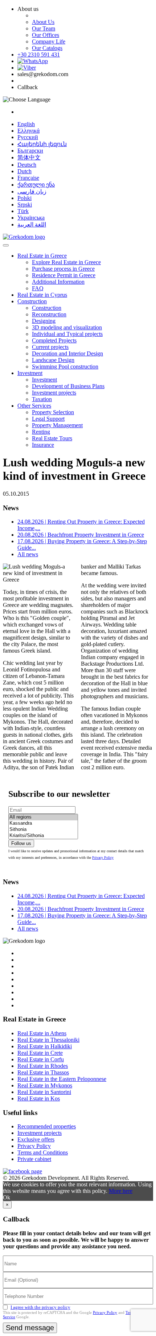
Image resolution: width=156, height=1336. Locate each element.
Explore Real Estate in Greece (66, 262)
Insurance (43, 445)
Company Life (48, 41)
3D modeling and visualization (67, 327)
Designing (44, 321)
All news (27, 554)
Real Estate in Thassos (43, 1072)
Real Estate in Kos (38, 1098)
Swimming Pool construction (65, 366)
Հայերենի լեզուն (42, 144)
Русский (27, 137)
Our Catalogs (47, 48)
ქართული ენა (36, 185)
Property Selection (53, 412)
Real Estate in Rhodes (42, 1066)
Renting (41, 432)
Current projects (50, 347)
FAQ (38, 288)
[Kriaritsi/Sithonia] (43, 836)
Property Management (57, 425)
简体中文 (29, 157)
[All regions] (43, 817)
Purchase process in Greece (63, 269)
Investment (29, 373)
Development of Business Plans (68, 386)
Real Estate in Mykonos (44, 1085)
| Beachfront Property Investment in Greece (80, 535)
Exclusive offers (35, 1139)
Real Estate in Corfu (40, 1059)
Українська (31, 218)
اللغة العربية (31, 224)
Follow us (21, 843)
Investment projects (54, 393)
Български (30, 150)
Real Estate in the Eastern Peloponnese (61, 1079)
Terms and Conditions (42, 1152)
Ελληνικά (28, 131)
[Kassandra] (43, 823)
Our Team (43, 28)
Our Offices (45, 35)
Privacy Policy (103, 858)
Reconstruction (49, 314)
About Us (43, 22)
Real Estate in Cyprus (42, 295)
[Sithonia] (43, 830)
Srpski (24, 204)
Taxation (42, 399)
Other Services (34, 406)
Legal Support (48, 419)
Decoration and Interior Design (67, 353)
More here (120, 1191)
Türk (23, 211)
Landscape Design (53, 360)
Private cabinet (34, 1159)
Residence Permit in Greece (63, 275)
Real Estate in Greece (42, 256)
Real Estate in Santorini (44, 1092)
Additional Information (58, 282)
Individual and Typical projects (67, 334)
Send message (30, 1328)
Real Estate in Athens (41, 1033)
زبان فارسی (31, 191)
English (26, 124)
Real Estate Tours (52, 438)
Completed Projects (54, 340)
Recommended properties (46, 1126)
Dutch (24, 171)
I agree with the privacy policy (40, 1307)
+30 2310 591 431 (38, 54)
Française (28, 178)
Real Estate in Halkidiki (44, 1046)
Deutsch (26, 165)
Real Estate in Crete (40, 1053)
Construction (32, 301)
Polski (24, 198)
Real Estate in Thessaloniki (48, 1040)
